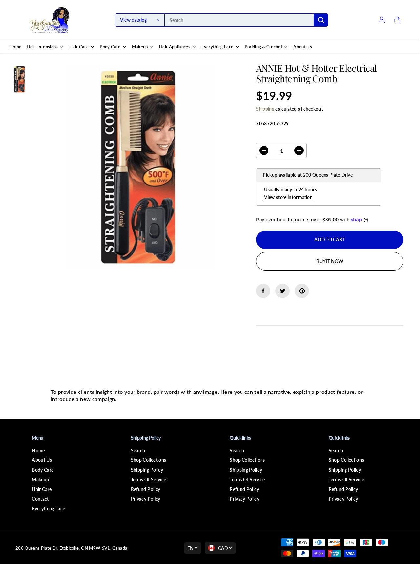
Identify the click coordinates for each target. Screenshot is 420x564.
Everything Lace (48, 508)
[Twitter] (282, 291)
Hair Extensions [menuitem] (42, 46)
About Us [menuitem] (302, 46)
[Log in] (381, 20)
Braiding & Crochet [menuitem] (263, 46)
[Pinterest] (302, 291)
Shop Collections (148, 460)
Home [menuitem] (15, 46)
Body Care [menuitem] (110, 46)
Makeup (40, 479)
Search (138, 450)
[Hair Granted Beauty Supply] (50, 20)
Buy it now (329, 261)
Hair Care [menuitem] (79, 46)
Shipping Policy (147, 470)
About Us (42, 460)
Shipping (265, 108)
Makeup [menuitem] (140, 46)
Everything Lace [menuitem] (217, 46)
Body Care (42, 470)
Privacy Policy (145, 499)
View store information (288, 197)
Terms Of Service (148, 479)
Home (38, 450)
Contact (40, 499)
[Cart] (397, 20)
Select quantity (277, 136)
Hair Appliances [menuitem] (174, 46)
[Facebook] (263, 291)
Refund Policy (145, 489)
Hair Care (42, 489)
